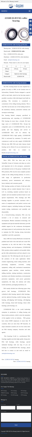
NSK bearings (14, 393)
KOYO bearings (24, 393)
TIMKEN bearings (5, 393)
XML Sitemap (4, 433)
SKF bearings (4, 390)
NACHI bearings (14, 395)
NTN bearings (24, 395)
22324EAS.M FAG (21, 361)
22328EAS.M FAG (9, 359)
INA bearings (23, 390)
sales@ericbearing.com (13, 60)
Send (16, 425)
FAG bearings (14, 390)
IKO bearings (4, 395)
